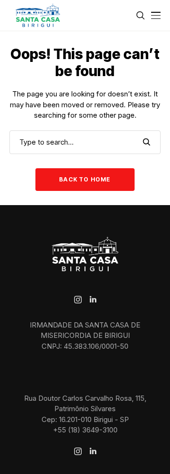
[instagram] (78, 299)
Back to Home (84, 179)
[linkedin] (93, 299)
